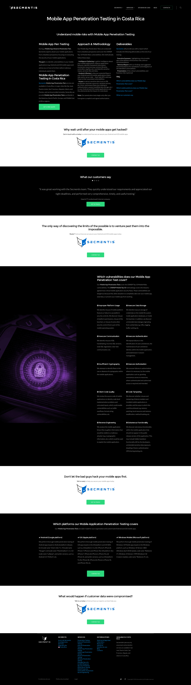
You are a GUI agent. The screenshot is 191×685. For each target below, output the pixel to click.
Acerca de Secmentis (64, 640)
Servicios (130, 7)
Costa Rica (63, 647)
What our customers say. (124, 95)
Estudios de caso (144, 7)
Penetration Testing (84, 640)
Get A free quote (49, 107)
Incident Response (83, 664)
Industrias (100, 645)
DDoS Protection (83, 669)
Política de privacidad (62, 679)
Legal (76, 679)
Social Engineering (83, 672)
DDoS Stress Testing (84, 667)
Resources (100, 644)
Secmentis (118, 7)
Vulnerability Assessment (85, 671)
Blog (155, 7)
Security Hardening (84, 665)
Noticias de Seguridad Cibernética (103, 641)
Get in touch (95, 204)
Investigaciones (63, 642)
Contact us (96, 155)
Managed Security (83, 662)
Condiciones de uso (44, 679)
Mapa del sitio (62, 645)
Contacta (166, 7)
